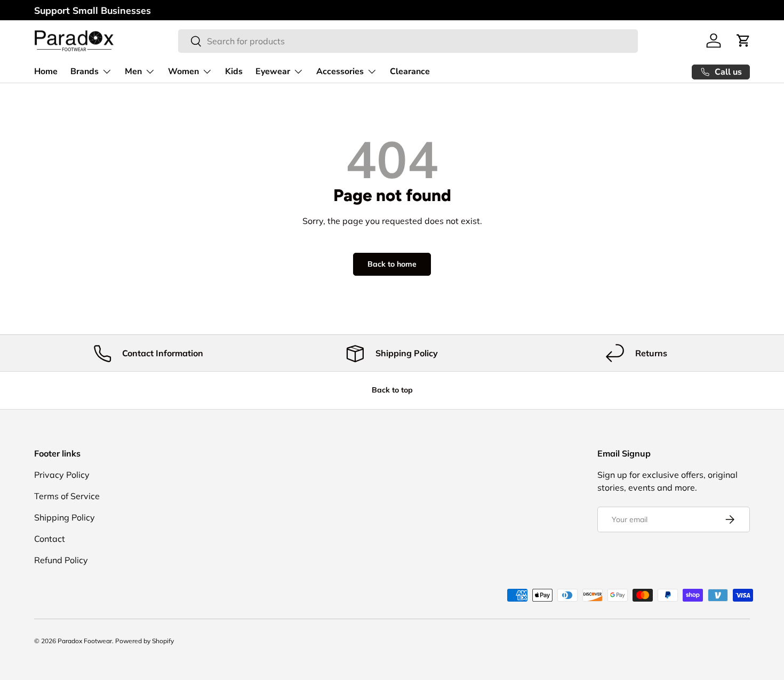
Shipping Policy (64, 517)
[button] (743, 40)
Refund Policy (61, 560)
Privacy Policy (62, 474)
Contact (49, 538)
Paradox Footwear (85, 641)
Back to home (392, 264)
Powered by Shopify (144, 641)
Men (133, 71)
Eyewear (272, 71)
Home (46, 71)
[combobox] (408, 41)
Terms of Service (67, 496)
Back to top (392, 390)
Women (183, 71)
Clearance (410, 71)
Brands (84, 71)
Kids (234, 71)
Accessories (340, 71)
